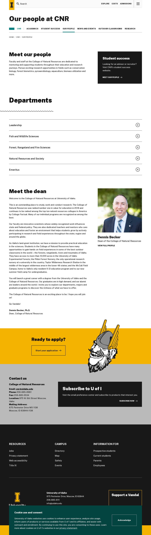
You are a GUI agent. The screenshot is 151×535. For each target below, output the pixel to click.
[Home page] (11, 5)
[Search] (18, 3)
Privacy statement (18, 455)
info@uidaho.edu (54, 503)
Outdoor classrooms (110, 29)
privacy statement (68, 528)
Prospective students (104, 451)
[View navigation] (138, 3)
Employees (99, 465)
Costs (115, 4)
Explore (105, 4)
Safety (58, 460)
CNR (19, 29)
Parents (97, 460)
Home (11, 37)
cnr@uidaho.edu (24, 389)
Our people (69, 29)
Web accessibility (18, 460)
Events (58, 465)
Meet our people (111, 77)
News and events (86, 29)
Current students (102, 455)
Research (130, 29)
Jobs (11, 451)
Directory (60, 451)
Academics (32, 29)
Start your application (47, 350)
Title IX (13, 465)
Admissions (126, 4)
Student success (50, 29)
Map (57, 455)
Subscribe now (126, 401)
